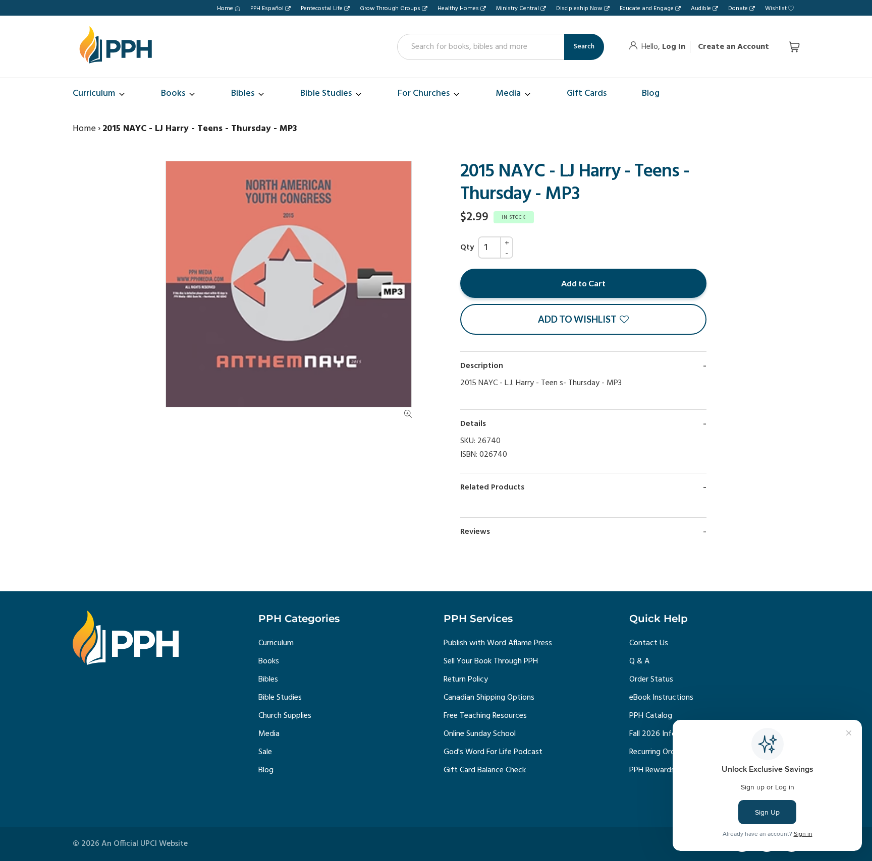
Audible (701, 9)
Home (225, 9)
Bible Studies (280, 697)
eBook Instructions (661, 697)
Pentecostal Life (322, 9)
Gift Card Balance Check (485, 770)
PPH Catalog (650, 715)
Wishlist (776, 9)
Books (268, 661)
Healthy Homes (458, 9)
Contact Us (648, 643)
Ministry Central (517, 9)
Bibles (268, 679)
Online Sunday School (480, 734)
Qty (467, 247)
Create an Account (733, 46)
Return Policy (466, 679)
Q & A (639, 661)
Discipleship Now (579, 9)
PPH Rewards (652, 770)
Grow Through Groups (390, 9)
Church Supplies (284, 715)
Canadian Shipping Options (489, 697)
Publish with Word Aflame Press (498, 643)
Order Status (651, 679)
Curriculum (276, 643)
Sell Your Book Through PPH (491, 661)
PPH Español (267, 9)
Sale (265, 752)
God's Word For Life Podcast (493, 752)
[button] (583, 319)
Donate (738, 9)
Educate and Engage (647, 9)
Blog (266, 770)
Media (269, 734)
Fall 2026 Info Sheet (663, 734)
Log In (673, 46)
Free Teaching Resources (485, 715)
